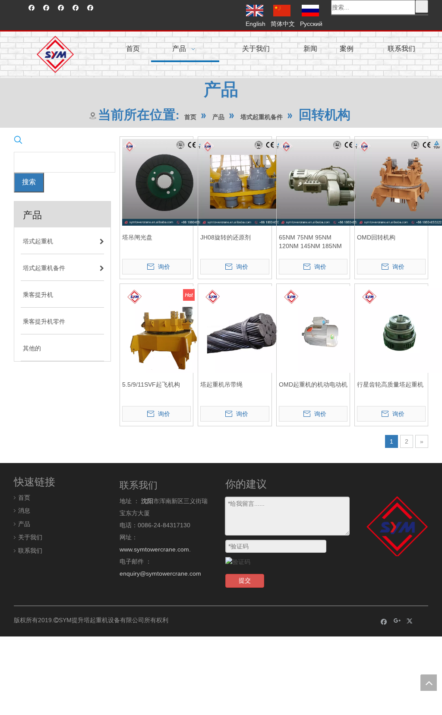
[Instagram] (90, 8)
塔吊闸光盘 (137, 237)
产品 (24, 523)
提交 (245, 580)
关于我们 (30, 537)
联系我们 (30, 550)
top (428, 682)
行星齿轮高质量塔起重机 (390, 384)
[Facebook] (31, 8)
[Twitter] (61, 8)
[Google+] (397, 621)
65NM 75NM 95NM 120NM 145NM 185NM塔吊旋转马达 (310, 242)
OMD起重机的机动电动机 (313, 384)
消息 (24, 510)
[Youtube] (75, 8)
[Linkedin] (46, 8)
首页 (24, 497)
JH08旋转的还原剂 (225, 237)
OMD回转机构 (376, 237)
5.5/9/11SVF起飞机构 (151, 384)
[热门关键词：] (421, 6)
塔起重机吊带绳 (221, 384)
